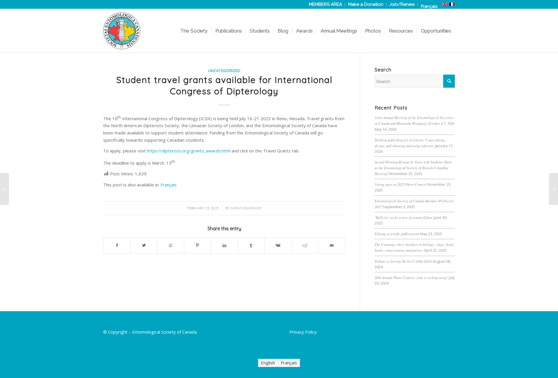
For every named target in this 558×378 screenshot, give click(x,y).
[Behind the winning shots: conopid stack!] (4, 189)
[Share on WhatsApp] (171, 245)
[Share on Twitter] (143, 245)
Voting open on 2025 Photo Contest (400, 184)
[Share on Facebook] (116, 245)
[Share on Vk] (278, 245)
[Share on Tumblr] (251, 245)
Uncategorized (224, 70)
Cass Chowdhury (246, 208)
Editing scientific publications (397, 233)
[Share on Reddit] (305, 245)
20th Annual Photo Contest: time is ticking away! (411, 277)
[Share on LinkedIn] (224, 245)
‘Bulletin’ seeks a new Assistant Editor (404, 217)
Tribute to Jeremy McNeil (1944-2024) (403, 261)
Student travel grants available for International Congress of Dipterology (224, 85)
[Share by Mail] (332, 245)
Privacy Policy (303, 332)
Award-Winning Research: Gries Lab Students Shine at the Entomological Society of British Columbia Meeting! (413, 167)
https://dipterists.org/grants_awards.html (188, 151)
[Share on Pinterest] (197, 245)
